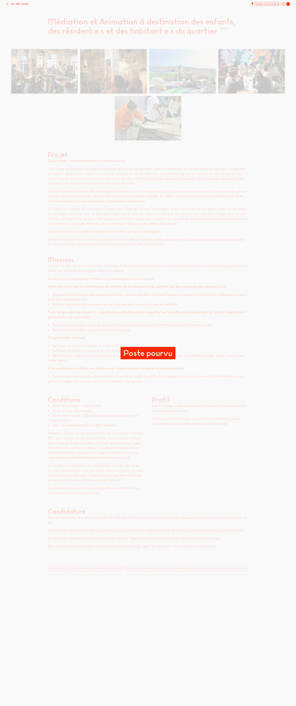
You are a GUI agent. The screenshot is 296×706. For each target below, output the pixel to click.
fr (288, 4)
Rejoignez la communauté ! (266, 4)
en (284, 4)
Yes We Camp (19, 4)
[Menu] (7, 3)
